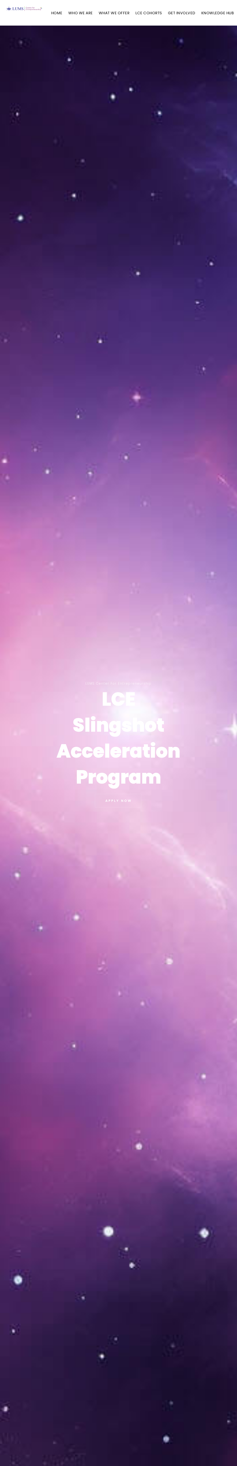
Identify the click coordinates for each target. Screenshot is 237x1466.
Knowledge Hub (217, 13)
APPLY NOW (118, 800)
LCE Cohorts (148, 13)
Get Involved (181, 13)
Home (56, 13)
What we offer (114, 13)
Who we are (80, 13)
